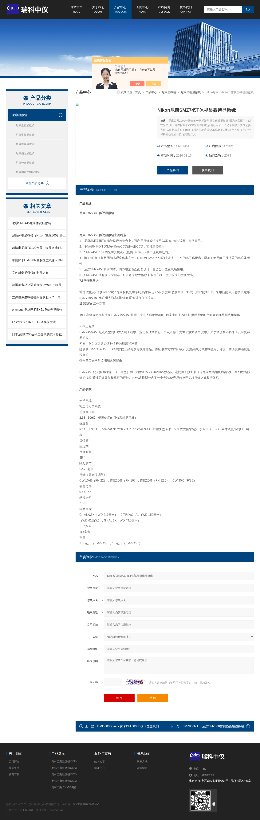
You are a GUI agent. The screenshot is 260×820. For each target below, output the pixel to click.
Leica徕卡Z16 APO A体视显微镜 (34, 322)
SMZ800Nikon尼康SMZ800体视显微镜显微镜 (213, 726)
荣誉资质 (14, 767)
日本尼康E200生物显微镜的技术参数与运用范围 (39, 334)
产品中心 (120, 9)
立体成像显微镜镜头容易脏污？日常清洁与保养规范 (39, 297)
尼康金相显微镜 (25, 125)
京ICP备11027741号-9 (86, 804)
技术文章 (99, 761)
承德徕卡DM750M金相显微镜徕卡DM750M (39, 260)
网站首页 (76, 9)
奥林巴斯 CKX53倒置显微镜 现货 (65, 787)
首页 (138, 92)
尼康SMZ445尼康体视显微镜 (31, 223)
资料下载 (14, 774)
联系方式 (142, 761)
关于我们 (98, 9)
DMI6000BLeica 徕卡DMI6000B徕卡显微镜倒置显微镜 (134, 726)
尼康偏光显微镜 (25, 153)
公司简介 (14, 761)
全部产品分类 (34, 183)
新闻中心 (142, 9)
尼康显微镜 (19, 115)
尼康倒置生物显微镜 (28, 172)
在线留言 (164, 9)
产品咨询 (173, 170)
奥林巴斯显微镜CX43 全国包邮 (65, 774)
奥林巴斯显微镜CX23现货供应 (65, 761)
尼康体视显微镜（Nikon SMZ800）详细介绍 (39, 235)
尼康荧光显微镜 (25, 162)
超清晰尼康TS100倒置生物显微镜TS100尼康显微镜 (39, 247)
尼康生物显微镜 (25, 134)
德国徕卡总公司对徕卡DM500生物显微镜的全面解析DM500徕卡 (39, 285)
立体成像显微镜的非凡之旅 (30, 272)
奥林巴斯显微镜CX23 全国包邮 (65, 780)
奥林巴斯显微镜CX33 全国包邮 (65, 767)
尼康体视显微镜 (25, 144)
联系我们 (186, 9)
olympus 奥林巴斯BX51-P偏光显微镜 (37, 309)
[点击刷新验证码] (135, 682)
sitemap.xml (57, 809)
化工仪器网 (26, 809)
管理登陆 (41, 809)
